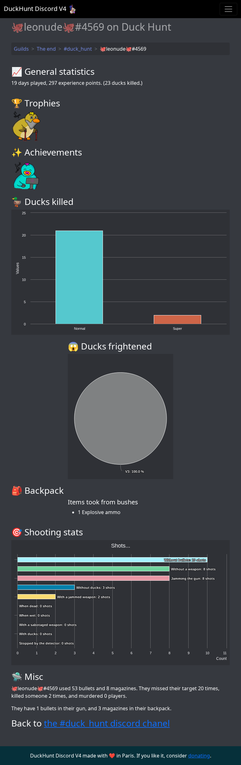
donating (199, 755)
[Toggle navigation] (228, 9)
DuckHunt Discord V (35, 8)
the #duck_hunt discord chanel (107, 723)
